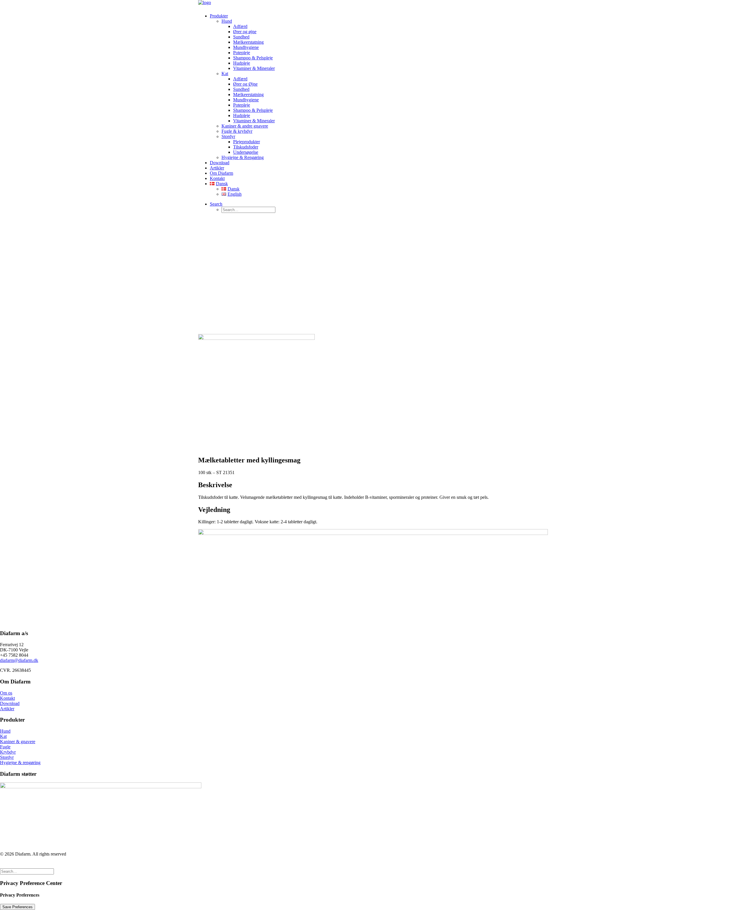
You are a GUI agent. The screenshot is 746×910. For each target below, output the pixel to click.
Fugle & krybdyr (236, 131)
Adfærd (240, 26)
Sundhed (241, 36)
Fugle (5, 746)
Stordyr (228, 136)
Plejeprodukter (246, 141)
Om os (6, 692)
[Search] (27, 871)
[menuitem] (379, 86)
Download (219, 162)
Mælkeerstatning (248, 42)
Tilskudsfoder (245, 146)
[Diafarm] (373, 4)
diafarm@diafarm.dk (19, 660)
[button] (216, 204)
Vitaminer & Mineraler (254, 68)
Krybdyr (8, 752)
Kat (224, 73)
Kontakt (217, 178)
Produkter (219, 15)
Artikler (217, 167)
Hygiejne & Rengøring (242, 157)
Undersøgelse (245, 152)
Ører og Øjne (245, 84)
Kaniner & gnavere (17, 741)
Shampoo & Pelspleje (253, 57)
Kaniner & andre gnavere (244, 125)
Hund (226, 21)
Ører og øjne (244, 31)
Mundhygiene (246, 47)
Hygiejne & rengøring (20, 762)
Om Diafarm (221, 173)
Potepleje (241, 52)
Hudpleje (241, 63)
